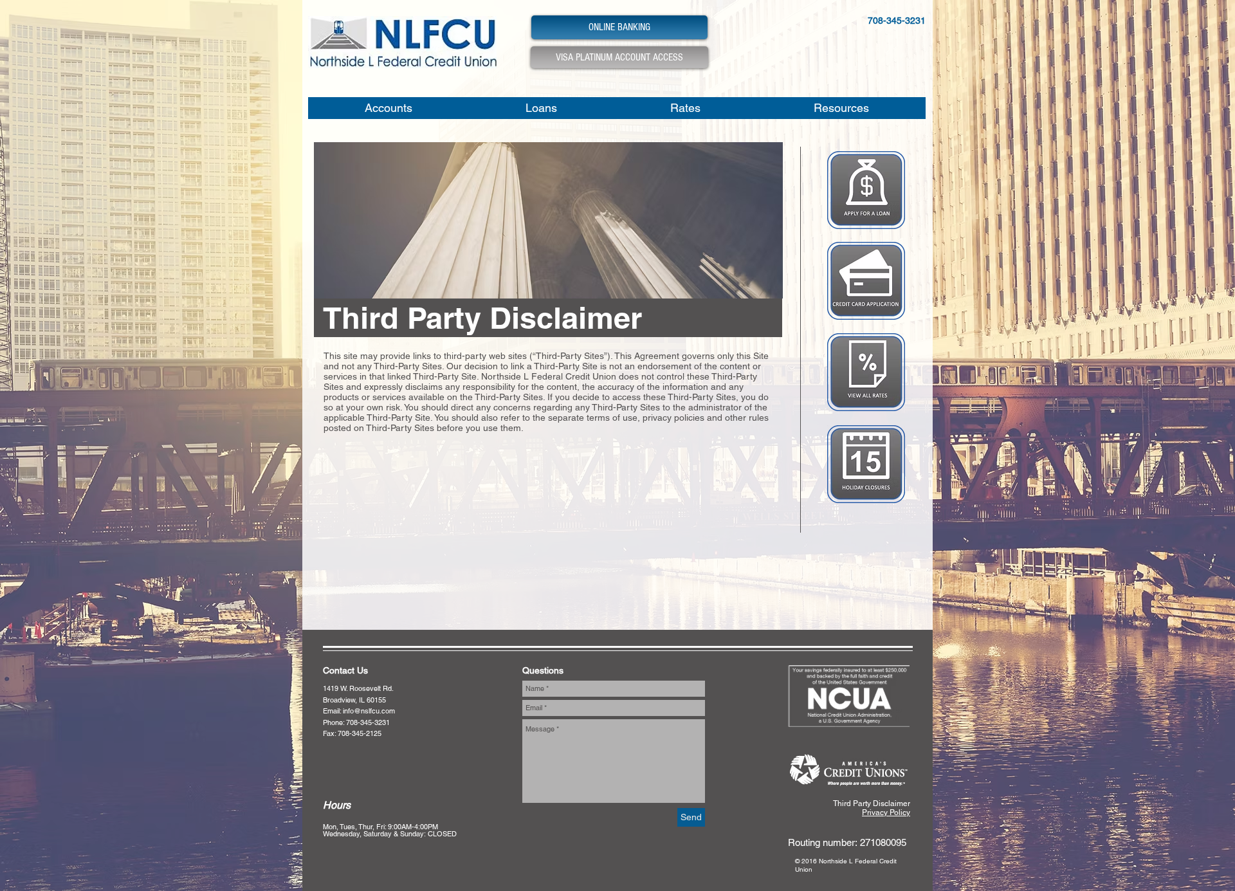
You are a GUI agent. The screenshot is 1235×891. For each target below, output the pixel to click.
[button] (388, 108)
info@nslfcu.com (369, 710)
